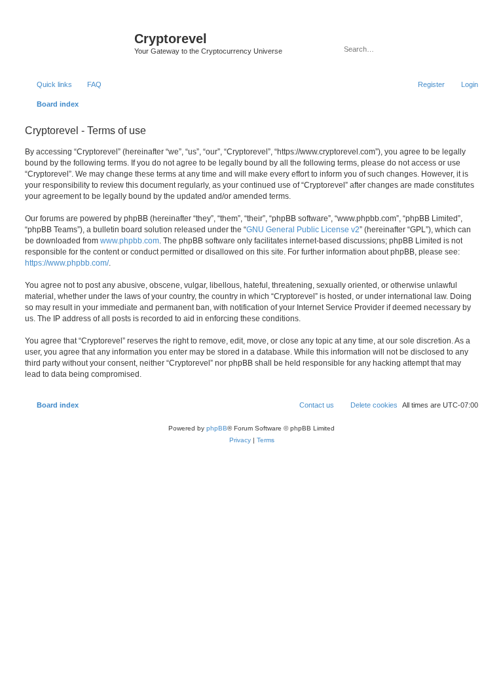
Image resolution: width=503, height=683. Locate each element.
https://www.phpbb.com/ (67, 263)
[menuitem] (88, 84)
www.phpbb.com (129, 240)
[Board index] (78, 42)
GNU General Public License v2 (303, 229)
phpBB (216, 428)
